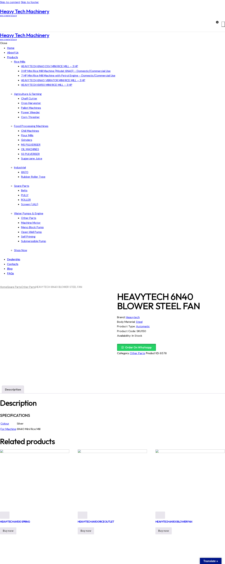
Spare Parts (14, 287)
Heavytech (133, 317)
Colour (5, 423)
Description (13, 389)
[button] (136, 347)
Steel (139, 322)
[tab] (13, 389)
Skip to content (10, 2)
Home (3, 287)
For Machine (8, 429)
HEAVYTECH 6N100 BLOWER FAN (173, 521)
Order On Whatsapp (138, 347)
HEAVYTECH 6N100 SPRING (15, 521)
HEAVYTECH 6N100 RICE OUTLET (96, 521)
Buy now (8, 530)
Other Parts (28, 287)
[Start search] (223, 24)
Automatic (143, 326)
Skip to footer (30, 2)
